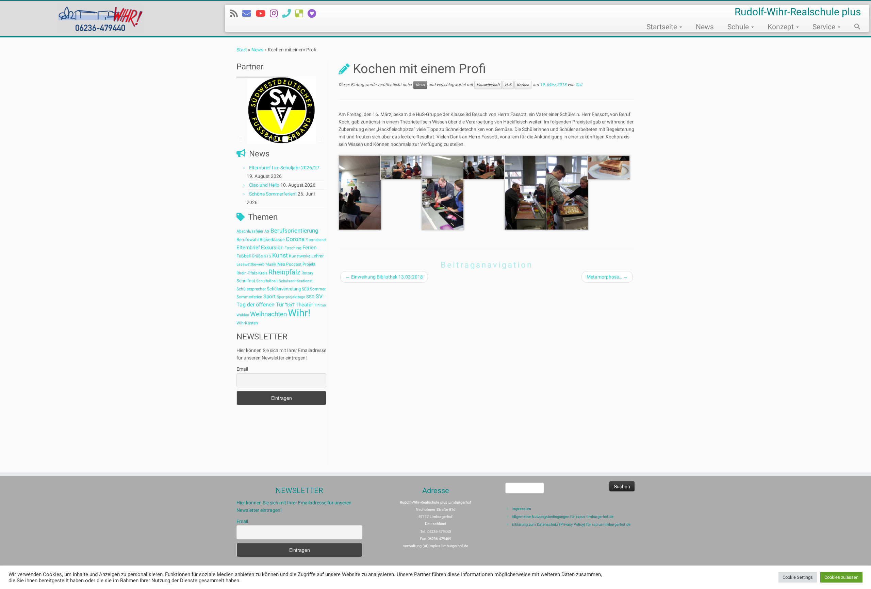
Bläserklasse (272, 239)
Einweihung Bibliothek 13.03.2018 (384, 277)
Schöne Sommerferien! (273, 194)
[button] (854, 27)
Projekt (308, 264)
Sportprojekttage (291, 297)
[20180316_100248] (401, 167)
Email (242, 369)
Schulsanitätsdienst (296, 281)
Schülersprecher (251, 289)
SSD (310, 296)
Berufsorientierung (294, 230)
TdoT (290, 304)
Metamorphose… (607, 277)
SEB (305, 289)
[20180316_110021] (567, 192)
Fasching (292, 248)
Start (241, 49)
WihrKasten (247, 323)
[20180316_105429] (525, 192)
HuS (508, 85)
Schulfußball (267, 281)
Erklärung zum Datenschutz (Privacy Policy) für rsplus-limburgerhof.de (571, 524)
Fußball (243, 255)
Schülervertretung (284, 288)
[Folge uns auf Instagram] (276, 14)
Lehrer (317, 255)
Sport (269, 296)
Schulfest (245, 280)
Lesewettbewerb (250, 264)
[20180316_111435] (608, 167)
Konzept (781, 27)
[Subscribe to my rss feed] (236, 14)
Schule (739, 27)
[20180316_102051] (443, 192)
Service (824, 27)
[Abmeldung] (314, 14)
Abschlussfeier (249, 231)
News (705, 27)
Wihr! (299, 313)
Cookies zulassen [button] (841, 577)
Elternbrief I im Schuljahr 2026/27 (284, 167)
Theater (304, 305)
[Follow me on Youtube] (263, 14)
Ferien (309, 248)
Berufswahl (247, 239)
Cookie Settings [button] (798, 577)
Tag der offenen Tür (260, 304)
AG (266, 231)
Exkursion (272, 248)
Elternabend (316, 240)
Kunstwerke (299, 256)
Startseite (662, 27)
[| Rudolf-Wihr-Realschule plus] (100, 18)
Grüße (257, 256)
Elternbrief (248, 248)
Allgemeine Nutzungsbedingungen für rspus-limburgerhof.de (562, 517)
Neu (281, 264)
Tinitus (320, 305)
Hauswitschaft (488, 85)
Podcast (293, 264)
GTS (267, 256)
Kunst (280, 255)
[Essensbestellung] (301, 14)
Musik (270, 264)
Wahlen (242, 315)
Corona (295, 239)
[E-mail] (249, 14)
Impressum (521, 509)
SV (319, 296)
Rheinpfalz (284, 272)
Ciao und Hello (264, 185)
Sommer (318, 289)
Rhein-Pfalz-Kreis (251, 273)
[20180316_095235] (360, 192)
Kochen (523, 85)
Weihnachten (268, 314)
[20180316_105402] (484, 167)
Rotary (307, 273)
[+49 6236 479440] (288, 14)
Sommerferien (249, 296)
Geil (578, 85)
